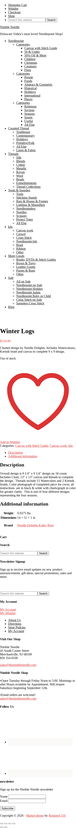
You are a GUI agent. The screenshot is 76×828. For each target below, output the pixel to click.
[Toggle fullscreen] (5, 823)
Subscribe (7, 808)
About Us (14, 620)
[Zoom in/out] (1, 823)
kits (70, 445)
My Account (8, 609)
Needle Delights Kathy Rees (35, 525)
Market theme (35, 815)
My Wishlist (7, 613)
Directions (14, 623)
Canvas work (58, 445)
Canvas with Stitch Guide (31, 445)
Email (4, 800)
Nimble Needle (9, 27)
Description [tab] (15, 452)
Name (4, 796)
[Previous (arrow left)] (1, 827)
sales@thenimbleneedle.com (18, 665)
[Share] (9, 823)
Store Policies (17, 627)
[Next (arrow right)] (5, 827)
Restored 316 (57, 815)
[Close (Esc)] (13, 823)
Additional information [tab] (22, 456)
